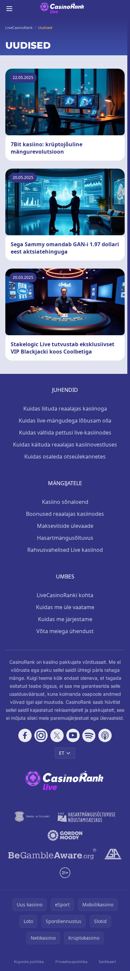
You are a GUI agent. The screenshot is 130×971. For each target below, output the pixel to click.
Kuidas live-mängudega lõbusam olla (65, 420)
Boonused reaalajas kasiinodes (65, 513)
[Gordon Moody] (65, 835)
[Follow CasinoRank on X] (57, 735)
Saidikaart (107, 961)
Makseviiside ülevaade (65, 525)
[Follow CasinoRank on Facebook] (25, 735)
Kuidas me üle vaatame (65, 607)
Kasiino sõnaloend (65, 501)
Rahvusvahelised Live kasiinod (65, 549)
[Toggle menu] (9, 8)
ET (61, 753)
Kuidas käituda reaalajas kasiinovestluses (65, 444)
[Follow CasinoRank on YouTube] (73, 735)
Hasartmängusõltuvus (65, 537)
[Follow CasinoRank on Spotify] (89, 735)
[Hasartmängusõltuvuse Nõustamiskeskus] (87, 816)
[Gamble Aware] (52, 854)
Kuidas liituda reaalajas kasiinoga (65, 408)
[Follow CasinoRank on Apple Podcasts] (105, 735)
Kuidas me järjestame (65, 619)
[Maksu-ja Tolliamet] (32, 816)
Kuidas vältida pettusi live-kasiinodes (65, 432)
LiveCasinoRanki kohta (65, 595)
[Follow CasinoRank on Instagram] (41, 735)
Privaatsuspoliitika (71, 961)
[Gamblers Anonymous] (112, 854)
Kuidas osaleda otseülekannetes (65, 456)
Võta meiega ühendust (65, 631)
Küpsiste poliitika (29, 961)
